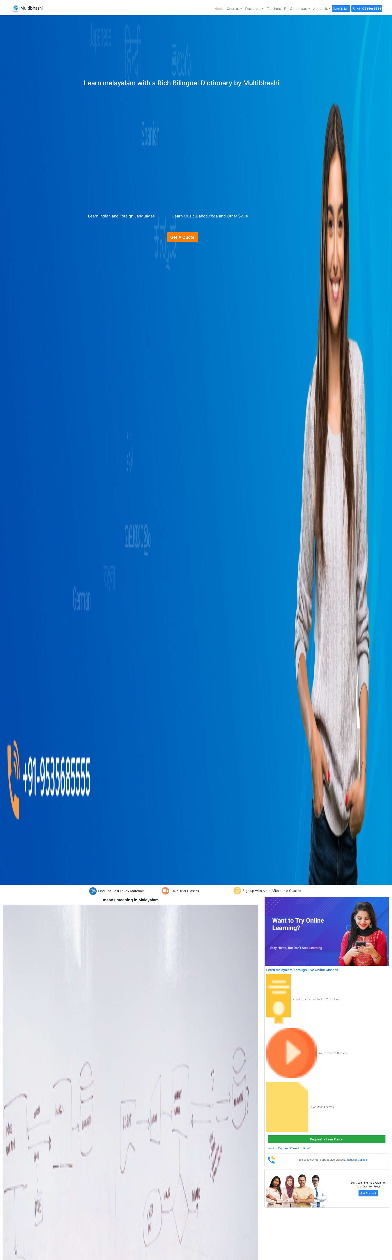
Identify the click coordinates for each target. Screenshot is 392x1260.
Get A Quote (182, 237)
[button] (234, 8)
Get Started (368, 1193)
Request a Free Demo (326, 1139)
